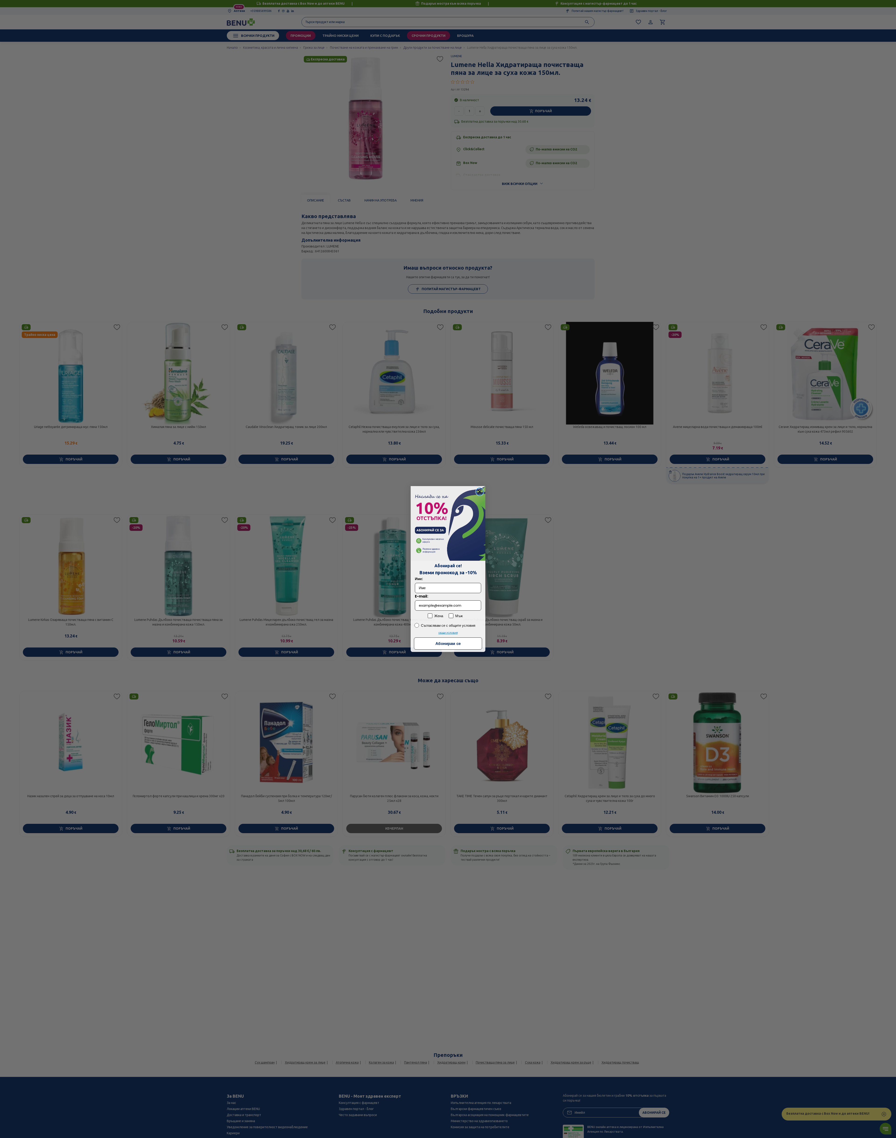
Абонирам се (448, 643)
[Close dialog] (479, 491)
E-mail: (421, 596)
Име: (419, 578)
